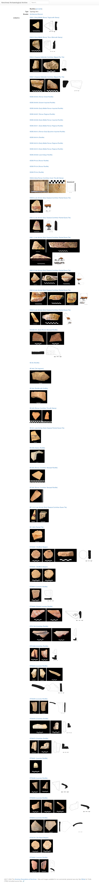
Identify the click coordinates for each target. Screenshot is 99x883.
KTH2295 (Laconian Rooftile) (39, 699)
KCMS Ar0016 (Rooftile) (37, 137)
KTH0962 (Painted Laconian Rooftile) (41, 606)
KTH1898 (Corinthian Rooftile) (39, 646)
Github (83, 879)
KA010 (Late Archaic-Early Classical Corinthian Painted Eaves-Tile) (50, 218)
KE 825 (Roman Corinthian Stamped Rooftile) (44, 468)
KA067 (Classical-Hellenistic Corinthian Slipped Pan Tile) (47, 77)
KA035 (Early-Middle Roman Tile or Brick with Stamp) (46, 37)
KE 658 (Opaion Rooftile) (37, 448)
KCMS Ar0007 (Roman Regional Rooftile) (42, 114)
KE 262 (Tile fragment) (37, 368)
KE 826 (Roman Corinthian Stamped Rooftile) (44, 487)
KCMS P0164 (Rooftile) (37, 172)
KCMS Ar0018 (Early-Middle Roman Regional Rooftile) (46, 143)
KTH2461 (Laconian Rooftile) (39, 758)
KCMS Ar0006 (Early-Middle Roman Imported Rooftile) (46, 108)
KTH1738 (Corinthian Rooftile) (39, 626)
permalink (39, 9)
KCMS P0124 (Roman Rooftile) (39, 166)
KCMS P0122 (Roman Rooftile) (39, 161)
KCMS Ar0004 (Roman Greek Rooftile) (41, 97)
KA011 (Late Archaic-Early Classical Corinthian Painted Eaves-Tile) (50, 237)
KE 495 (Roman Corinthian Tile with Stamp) (43, 408)
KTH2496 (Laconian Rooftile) (39, 778)
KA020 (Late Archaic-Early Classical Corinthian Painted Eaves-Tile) (50, 310)
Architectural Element (36, 14)
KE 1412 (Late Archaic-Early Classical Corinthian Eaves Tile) (48, 507)
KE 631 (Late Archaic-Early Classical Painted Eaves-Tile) (47, 428)
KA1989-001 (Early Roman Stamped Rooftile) (44, 330)
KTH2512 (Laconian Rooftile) (39, 818)
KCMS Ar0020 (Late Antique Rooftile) (41, 155)
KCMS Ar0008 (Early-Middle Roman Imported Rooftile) (46, 120)
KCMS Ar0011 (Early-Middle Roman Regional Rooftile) (46, 126)
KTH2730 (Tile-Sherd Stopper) (39, 838)
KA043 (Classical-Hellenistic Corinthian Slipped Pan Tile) (47, 57)
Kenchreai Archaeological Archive (14, 2)
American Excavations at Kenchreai (26, 879)
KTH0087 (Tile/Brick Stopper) (39, 547)
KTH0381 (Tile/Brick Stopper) (39, 567)
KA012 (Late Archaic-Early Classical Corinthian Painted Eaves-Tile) (50, 270)
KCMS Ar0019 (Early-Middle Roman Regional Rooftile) (46, 149)
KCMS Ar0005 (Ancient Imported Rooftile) (42, 102)
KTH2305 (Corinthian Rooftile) (39, 719)
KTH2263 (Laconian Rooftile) (39, 666)
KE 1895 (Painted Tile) (37, 527)
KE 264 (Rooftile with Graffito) (39, 388)
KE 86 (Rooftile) (34, 363)
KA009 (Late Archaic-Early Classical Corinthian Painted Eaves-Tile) (50, 198)
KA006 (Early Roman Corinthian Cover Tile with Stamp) (47, 178)
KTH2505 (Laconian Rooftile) (39, 798)
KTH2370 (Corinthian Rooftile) (39, 738)
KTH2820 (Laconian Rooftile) (39, 857)
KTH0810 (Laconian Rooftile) (39, 587)
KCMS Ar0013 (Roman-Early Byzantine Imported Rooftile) (47, 131)
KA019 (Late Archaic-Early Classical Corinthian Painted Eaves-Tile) (50, 290)
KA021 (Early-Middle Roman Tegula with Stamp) (44, 17)
